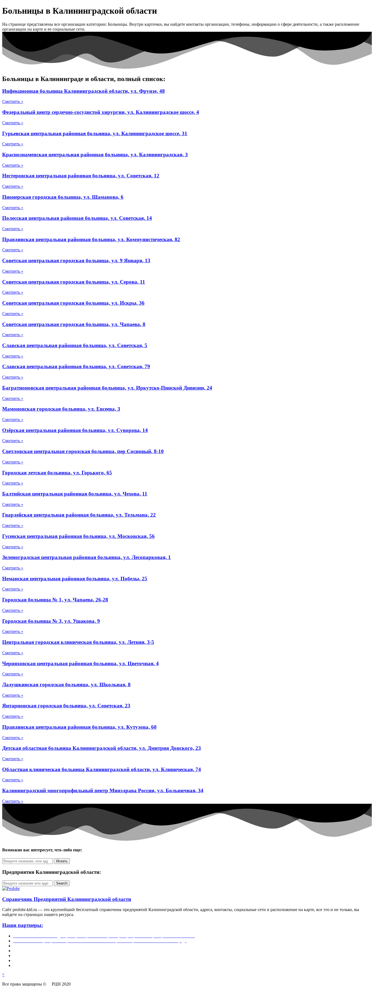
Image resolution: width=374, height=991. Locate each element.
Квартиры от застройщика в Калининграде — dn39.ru (63, 955)
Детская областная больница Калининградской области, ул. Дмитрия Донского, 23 (101, 748)
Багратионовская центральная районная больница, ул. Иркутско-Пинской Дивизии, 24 (107, 388)
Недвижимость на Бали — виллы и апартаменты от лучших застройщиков (83, 945)
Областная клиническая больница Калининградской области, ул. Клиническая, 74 (101, 769)
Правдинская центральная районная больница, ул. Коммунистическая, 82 (91, 239)
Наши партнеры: (22, 925)
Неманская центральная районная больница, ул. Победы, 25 (74, 578)
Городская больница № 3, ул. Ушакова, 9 (51, 621)
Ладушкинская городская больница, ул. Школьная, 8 (66, 684)
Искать (62, 861)
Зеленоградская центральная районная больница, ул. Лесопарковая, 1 (86, 557)
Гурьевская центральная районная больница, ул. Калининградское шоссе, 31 (94, 133)
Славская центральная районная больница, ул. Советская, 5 (74, 345)
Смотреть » (12, 101)
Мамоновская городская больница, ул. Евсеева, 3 (61, 409)
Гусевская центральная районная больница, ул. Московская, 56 (78, 536)
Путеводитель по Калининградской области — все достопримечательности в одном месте (97, 965)
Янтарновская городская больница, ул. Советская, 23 (66, 705)
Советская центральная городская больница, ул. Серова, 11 (73, 282)
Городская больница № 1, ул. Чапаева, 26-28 (55, 600)
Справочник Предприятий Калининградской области (66, 899)
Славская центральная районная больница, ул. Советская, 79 (76, 366)
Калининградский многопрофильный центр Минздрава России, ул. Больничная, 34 (102, 790)
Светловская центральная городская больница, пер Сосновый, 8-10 (83, 451)
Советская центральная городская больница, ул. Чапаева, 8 (73, 324)
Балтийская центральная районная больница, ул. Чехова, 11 (74, 494)
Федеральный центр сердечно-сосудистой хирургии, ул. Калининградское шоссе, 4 (100, 112)
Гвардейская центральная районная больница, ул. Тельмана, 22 (79, 515)
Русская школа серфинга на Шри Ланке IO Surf (57, 950)
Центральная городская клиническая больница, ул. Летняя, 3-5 (78, 642)
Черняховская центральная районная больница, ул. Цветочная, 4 (80, 663)
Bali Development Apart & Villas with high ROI (55, 960)
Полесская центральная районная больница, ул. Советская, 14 (77, 218)
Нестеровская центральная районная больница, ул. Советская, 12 (80, 175)
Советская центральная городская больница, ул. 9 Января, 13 (76, 260)
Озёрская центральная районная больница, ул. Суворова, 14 (75, 430)
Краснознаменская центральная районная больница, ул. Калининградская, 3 (95, 154)
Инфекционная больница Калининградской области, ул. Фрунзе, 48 (83, 91)
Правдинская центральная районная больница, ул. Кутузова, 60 (79, 727)
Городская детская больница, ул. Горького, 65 (57, 473)
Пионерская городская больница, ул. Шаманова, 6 (62, 197)
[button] (3, 974)
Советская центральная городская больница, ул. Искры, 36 (73, 303)
